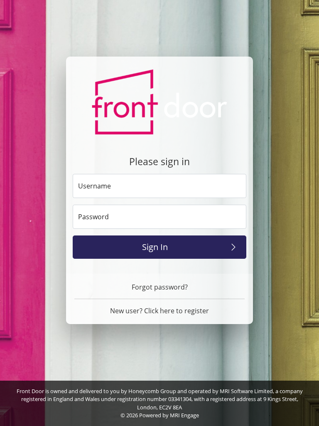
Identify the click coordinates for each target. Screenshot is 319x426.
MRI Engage (184, 415)
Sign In (155, 247)
